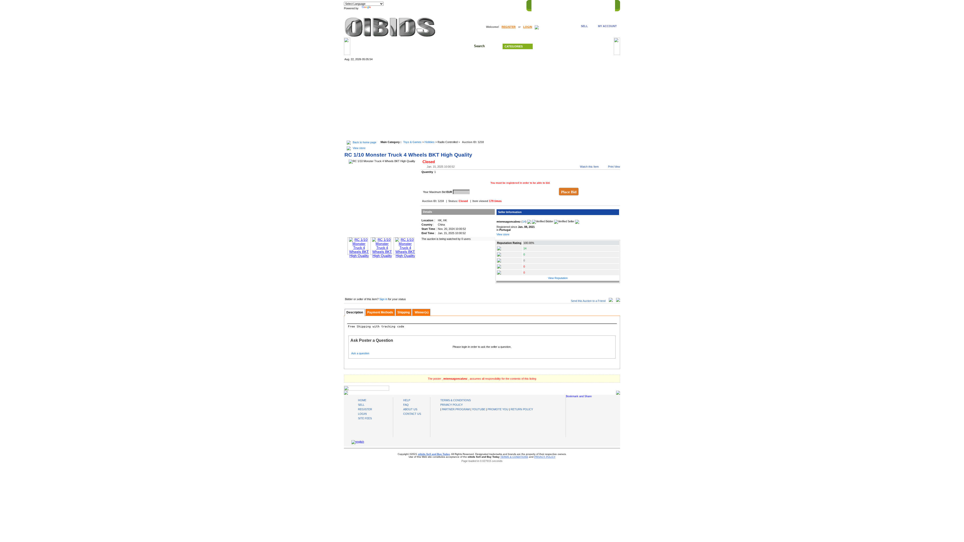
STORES (553, 4)
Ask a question (360, 353)
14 (523, 221)
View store (359, 148)
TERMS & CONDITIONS (455, 400)
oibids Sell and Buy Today (434, 454)
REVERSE (570, 4)
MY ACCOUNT (607, 26)
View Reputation (558, 278)
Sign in (383, 299)
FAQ (406, 404)
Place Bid (568, 192)
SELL (584, 26)
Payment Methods (380, 312)
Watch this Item (589, 166)
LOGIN (527, 26)
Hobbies (430, 142)
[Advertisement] (482, 101)
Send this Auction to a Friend (588, 300)
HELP (585, 4)
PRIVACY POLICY (451, 404)
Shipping (403, 312)
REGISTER (509, 26)
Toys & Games (412, 142)
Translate (378, 8)
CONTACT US (603, 4)
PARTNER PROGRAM (456, 409)
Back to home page (364, 142)
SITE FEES (365, 418)
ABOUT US (410, 409)
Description (354, 312)
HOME (538, 4)
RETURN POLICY (522, 409)
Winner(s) (421, 312)
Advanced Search (575, 46)
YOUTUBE (478, 409)
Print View (614, 166)
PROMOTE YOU (498, 409)
